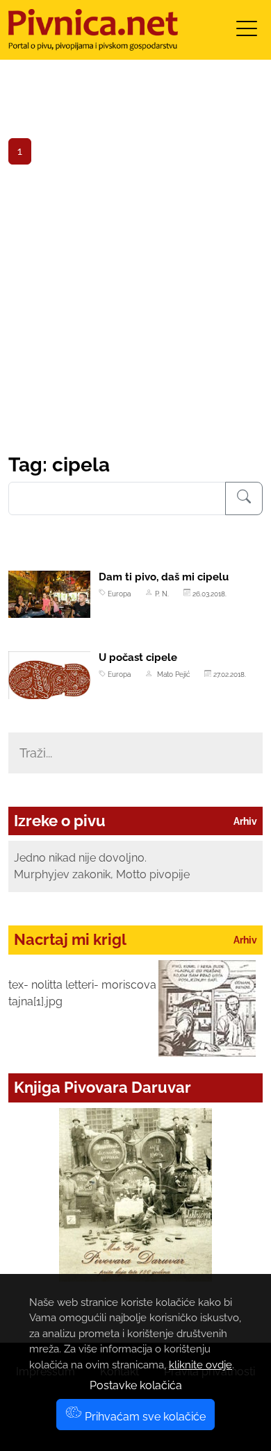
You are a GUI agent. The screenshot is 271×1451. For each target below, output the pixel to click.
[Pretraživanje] (244, 498)
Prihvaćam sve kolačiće (144, 1416)
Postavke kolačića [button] (136, 1385)
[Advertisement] (135, 311)
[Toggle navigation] (246, 33)
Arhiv (245, 821)
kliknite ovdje (200, 1365)
